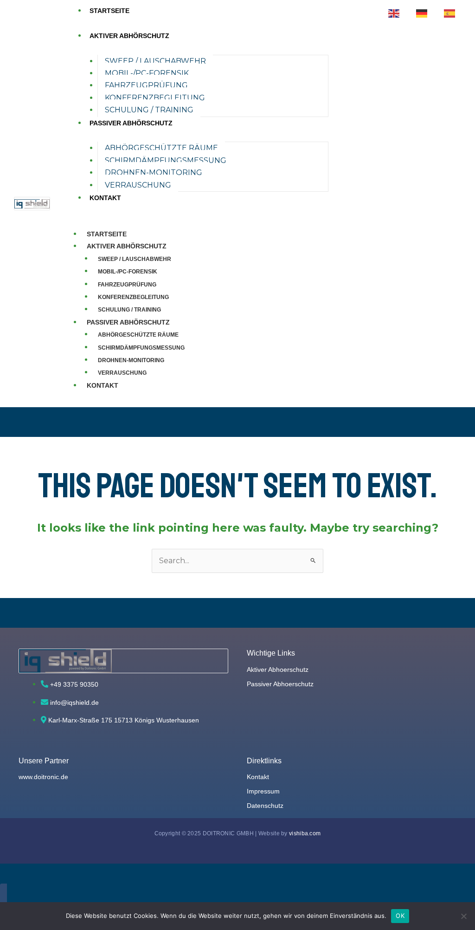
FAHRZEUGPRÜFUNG (146, 85)
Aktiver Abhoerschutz (277, 669)
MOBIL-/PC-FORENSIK (147, 73)
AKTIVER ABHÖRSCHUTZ (129, 35)
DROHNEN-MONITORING (153, 172)
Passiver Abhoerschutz (280, 684)
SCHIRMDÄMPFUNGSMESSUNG (165, 160)
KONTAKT (105, 198)
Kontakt (258, 776)
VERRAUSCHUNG (138, 185)
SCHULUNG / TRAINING (149, 109)
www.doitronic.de (43, 776)
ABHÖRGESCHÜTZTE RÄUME (161, 147)
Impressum (263, 791)
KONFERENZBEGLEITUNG (155, 97)
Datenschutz (265, 805)
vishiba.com (305, 833)
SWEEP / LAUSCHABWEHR (155, 61)
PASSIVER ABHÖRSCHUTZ (131, 123)
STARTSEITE (109, 10)
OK (400, 915)
